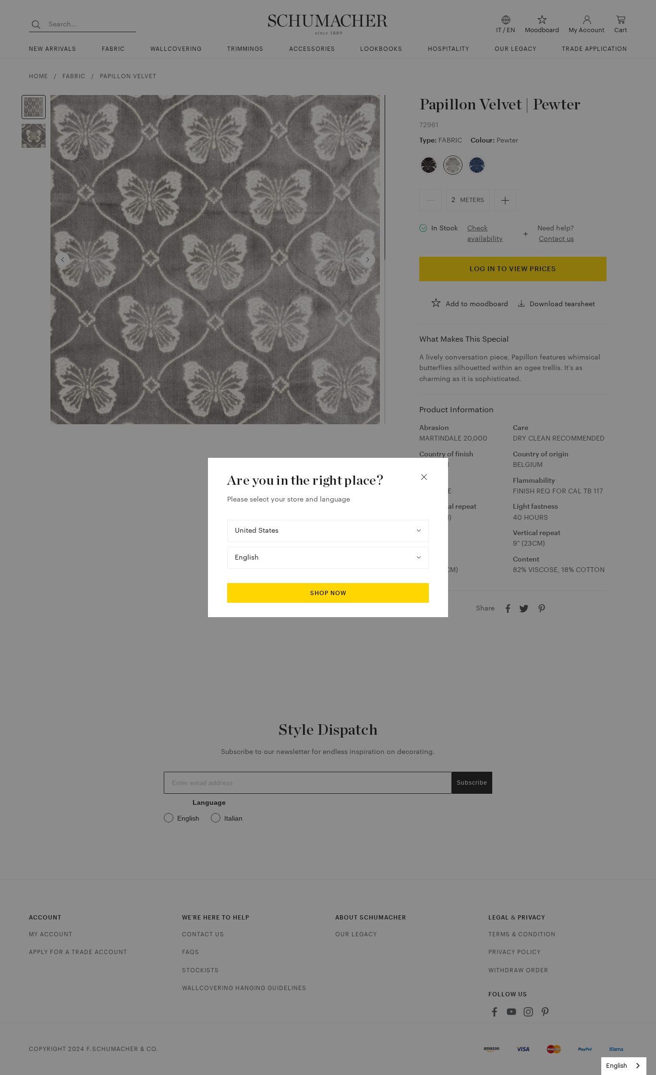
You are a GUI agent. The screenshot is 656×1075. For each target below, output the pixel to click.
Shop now (328, 593)
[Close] (424, 477)
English (616, 1066)
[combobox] (623, 1066)
